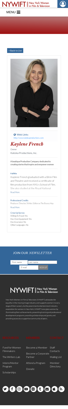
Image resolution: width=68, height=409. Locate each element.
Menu (10, 12)
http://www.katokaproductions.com (29, 138)
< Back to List (15, 50)
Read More (15, 192)
